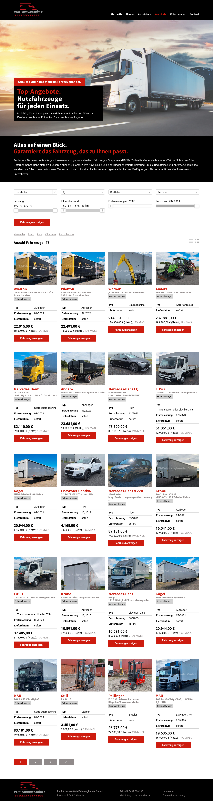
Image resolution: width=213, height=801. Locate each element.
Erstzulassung (67, 234)
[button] (54, 192)
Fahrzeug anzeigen (31, 338)
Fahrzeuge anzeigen (32, 222)
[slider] (16, 210)
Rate (39, 234)
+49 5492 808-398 (133, 791)
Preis (31, 234)
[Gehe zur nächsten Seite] (66, 762)
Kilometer (50, 234)
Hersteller (19, 234)
